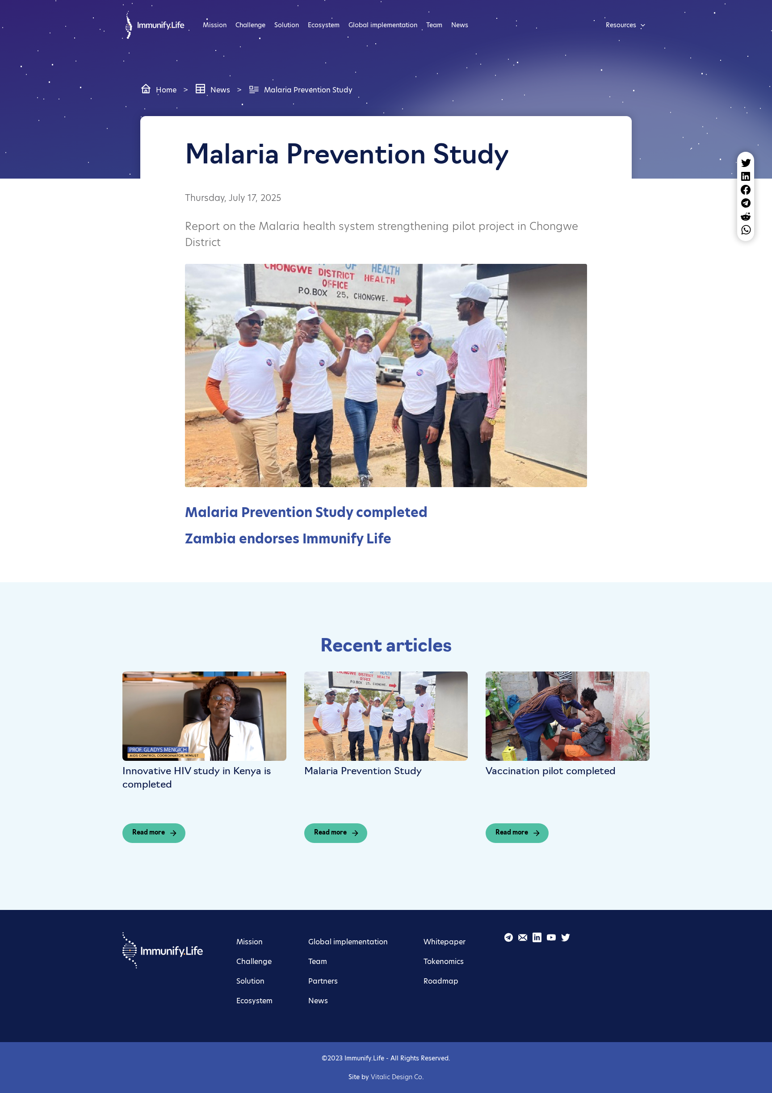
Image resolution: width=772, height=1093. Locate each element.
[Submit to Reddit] (745, 216)
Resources (621, 25)
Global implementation (382, 25)
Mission (215, 25)
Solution (286, 25)
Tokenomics (444, 961)
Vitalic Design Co (396, 1076)
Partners (323, 981)
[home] (153, 24)
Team (434, 25)
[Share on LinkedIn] (745, 176)
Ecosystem (324, 25)
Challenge (250, 25)
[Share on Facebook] (745, 189)
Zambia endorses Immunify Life (288, 539)
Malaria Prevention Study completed (306, 512)
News (459, 25)
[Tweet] (745, 163)
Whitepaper (445, 942)
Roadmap (441, 981)
